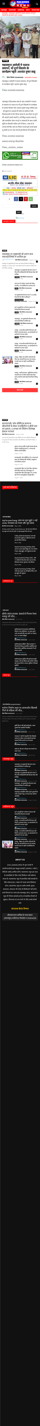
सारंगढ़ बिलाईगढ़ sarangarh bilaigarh (11, 707)
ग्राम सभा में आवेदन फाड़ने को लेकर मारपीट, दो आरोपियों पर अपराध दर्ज (25, 288)
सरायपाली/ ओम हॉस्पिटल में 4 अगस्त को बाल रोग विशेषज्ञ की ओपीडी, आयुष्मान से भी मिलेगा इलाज (26, 462)
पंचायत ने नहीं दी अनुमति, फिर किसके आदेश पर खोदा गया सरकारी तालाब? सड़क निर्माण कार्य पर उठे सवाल (25, 741)
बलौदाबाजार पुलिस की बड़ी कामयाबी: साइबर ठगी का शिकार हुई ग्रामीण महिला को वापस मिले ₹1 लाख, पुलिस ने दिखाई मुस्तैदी (26, 665)
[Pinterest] (26, 202)
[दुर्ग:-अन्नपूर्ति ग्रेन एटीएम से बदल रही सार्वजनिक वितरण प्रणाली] (7, 313)
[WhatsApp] (31, 202)
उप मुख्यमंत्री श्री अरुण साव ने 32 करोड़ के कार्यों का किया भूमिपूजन (25, 299)
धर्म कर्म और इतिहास (6, 520)
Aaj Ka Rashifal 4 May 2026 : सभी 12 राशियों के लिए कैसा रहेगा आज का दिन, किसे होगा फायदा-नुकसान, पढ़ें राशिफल (25, 563)
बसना (16, 291)
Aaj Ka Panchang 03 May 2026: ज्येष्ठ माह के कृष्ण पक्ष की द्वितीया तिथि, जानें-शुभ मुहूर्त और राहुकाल (26, 574)
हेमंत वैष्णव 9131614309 (15, 77)
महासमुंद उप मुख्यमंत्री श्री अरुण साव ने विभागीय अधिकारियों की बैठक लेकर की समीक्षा (26, 275)
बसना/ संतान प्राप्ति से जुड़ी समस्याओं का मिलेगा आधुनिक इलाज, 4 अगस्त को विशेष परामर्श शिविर (26, 451)
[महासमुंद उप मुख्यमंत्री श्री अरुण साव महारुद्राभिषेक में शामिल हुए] (20, 242)
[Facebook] (16, 202)
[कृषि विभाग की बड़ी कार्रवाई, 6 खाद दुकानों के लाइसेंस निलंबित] (7, 731)
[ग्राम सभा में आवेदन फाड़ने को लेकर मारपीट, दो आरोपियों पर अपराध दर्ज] (7, 289)
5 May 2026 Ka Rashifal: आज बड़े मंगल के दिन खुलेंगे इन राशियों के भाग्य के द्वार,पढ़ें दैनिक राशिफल (25, 541)
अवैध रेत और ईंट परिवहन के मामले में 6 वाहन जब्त (26, 753)
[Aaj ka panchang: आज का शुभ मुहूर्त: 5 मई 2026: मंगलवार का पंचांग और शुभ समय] (20, 508)
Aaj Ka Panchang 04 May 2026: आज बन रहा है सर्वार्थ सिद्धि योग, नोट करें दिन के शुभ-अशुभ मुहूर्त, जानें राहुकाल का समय (26, 552)
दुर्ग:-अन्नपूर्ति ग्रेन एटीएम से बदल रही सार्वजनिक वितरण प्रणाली (25, 311)
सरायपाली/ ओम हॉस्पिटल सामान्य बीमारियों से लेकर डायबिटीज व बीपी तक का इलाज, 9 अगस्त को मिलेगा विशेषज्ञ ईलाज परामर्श (19, 431)
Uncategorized (19, 303)
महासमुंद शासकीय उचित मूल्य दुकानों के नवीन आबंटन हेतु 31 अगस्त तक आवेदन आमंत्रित (26, 797)
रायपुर (16, 315)
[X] (21, 202)
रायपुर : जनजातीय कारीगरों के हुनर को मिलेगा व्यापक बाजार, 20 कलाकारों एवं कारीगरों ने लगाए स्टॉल (26, 335)
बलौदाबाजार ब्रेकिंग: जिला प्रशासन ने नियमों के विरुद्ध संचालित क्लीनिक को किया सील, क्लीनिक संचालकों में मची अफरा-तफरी (26, 650)
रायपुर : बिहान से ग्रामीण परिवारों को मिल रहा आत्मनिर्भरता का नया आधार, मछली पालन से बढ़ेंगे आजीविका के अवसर (25, 363)
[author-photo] (8, 263)
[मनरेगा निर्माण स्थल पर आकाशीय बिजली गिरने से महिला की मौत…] (20, 696)
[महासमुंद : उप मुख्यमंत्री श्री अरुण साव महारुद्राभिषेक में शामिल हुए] (7, 325)
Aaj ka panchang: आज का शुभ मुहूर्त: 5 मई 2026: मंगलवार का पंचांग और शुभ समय (19, 525)
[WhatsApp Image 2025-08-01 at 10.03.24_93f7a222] (20, 159)
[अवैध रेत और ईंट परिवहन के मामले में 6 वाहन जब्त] (7, 755)
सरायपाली (5, 423)
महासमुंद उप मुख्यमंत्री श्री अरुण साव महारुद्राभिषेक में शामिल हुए (17, 259)
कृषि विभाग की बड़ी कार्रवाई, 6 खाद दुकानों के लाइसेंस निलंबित (25, 730)
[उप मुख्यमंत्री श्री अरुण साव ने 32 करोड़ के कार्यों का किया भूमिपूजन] (7, 301)
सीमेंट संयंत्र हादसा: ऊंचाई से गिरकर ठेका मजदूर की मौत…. (19, 618)
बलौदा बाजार (6, 613)
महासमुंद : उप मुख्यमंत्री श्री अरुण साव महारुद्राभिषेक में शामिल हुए (25, 323)
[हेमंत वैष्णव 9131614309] (4, 77)
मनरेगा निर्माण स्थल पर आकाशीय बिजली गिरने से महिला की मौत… (19, 713)
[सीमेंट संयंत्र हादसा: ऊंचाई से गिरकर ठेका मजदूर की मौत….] (20, 601)
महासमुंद (5, 13)
